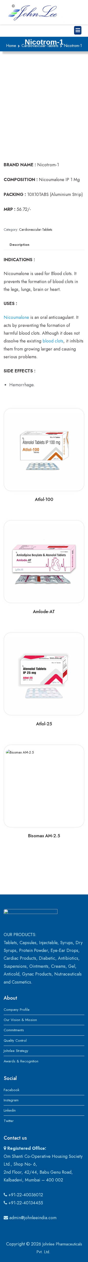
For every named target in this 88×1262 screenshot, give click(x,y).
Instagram (11, 1100)
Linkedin (10, 1110)
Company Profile (17, 1009)
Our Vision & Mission (20, 1019)
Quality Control (15, 1040)
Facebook (11, 1090)
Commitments (14, 1030)
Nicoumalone (16, 317)
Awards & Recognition (21, 1061)
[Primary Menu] (77, 30)
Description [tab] (19, 244)
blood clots (53, 341)
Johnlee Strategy (16, 1050)
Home (11, 45)
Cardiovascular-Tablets (40, 45)
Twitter (9, 1121)
